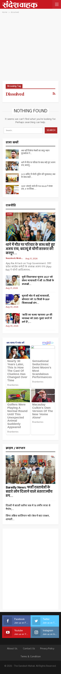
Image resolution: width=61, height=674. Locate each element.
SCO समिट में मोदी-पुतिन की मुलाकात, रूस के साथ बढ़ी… (38, 176)
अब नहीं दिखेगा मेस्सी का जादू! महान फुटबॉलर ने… (35, 152)
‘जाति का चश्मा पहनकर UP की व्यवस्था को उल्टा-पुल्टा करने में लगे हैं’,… (37, 318)
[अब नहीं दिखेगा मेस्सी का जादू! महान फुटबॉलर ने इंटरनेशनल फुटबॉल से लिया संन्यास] (12, 154)
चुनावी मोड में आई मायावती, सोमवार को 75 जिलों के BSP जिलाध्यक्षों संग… (36, 299)
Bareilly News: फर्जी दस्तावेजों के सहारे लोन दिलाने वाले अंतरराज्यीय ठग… (29, 492)
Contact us (29, 649)
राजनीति (9, 214)
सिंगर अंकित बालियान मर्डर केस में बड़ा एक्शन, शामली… (28, 517)
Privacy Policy (47, 649)
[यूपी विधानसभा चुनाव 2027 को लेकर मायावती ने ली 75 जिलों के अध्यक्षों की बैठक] (13, 280)
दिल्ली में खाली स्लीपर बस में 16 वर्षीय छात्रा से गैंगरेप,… (28, 507)
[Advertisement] (30, 48)
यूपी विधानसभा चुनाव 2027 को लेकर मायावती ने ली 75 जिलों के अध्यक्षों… (38, 280)
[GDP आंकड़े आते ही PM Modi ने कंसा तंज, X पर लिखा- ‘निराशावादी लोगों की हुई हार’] (12, 189)
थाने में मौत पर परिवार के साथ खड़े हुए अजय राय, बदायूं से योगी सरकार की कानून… (30, 249)
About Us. (12, 649)
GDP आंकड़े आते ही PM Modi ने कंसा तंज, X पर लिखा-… (37, 187)
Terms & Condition (30, 657)
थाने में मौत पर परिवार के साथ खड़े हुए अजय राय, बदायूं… (38, 164)
